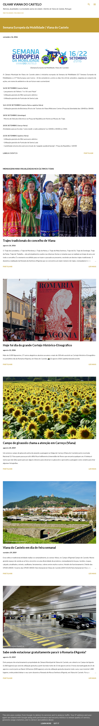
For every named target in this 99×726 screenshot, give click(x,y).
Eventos (14, 153)
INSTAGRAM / (8, 13)
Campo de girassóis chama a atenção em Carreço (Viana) (39, 443)
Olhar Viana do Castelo (22, 4)
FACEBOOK (19, 13)
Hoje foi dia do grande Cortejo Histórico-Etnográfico (37, 345)
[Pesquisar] (88, 4)
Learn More (46, 723)
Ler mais (92, 266)
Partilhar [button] (88, 153)
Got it (56, 723)
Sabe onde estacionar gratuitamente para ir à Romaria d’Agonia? (44, 652)
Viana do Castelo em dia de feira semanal (29, 547)
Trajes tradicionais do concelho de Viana (29, 240)
